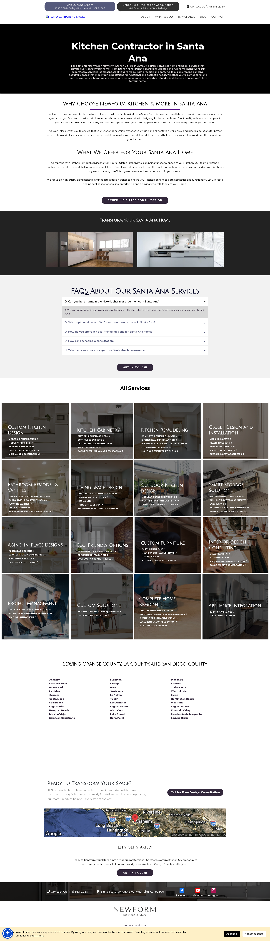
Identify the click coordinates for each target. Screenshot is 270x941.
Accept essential (254, 933)
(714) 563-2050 (78, 891)
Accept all (232, 933)
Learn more (37, 935)
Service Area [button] (186, 16)
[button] (7, 933)
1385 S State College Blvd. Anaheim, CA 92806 (132, 891)
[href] (135, 822)
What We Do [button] (164, 16)
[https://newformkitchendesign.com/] (65, 16)
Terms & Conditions (135, 925)
